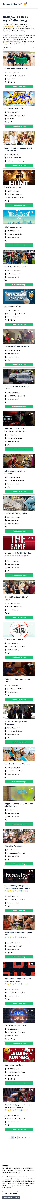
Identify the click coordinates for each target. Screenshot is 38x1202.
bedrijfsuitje (20, 35)
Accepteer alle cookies (11, 1197)
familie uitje (16, 26)
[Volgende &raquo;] (29, 1137)
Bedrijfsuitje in (8, 12)
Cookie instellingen (10, 1193)
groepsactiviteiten (9, 42)
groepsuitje (7, 26)
